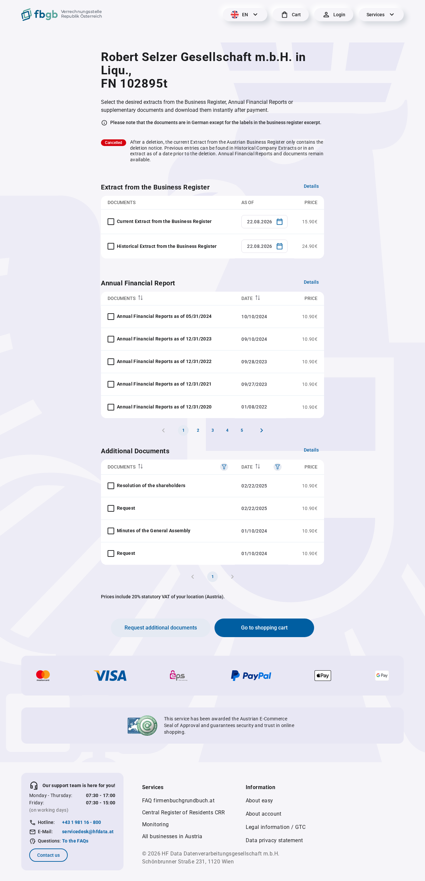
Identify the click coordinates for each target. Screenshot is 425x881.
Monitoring (155, 824)
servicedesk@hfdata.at (88, 831)
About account (264, 814)
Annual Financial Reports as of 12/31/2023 (164, 338)
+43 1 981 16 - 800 (81, 822)
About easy (259, 800)
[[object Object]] (224, 467)
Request (126, 508)
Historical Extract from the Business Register (167, 246)
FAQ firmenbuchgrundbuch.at (178, 800)
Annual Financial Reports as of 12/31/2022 (164, 361)
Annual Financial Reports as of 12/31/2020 (164, 406)
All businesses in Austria (172, 836)
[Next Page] (261, 430)
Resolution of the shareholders (151, 485)
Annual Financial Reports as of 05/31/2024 (164, 316)
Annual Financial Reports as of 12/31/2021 (164, 384)
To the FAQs (75, 841)
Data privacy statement (274, 840)
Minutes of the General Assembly (154, 530)
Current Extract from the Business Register (164, 221)
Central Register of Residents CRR (183, 812)
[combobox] (264, 221)
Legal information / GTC (276, 827)
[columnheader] (168, 298)
